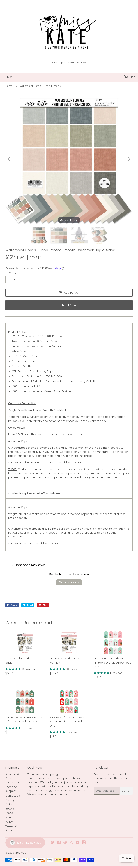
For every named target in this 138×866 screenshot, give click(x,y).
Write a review (69, 582)
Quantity (10, 272)
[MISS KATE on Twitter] (52, 843)
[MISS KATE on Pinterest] (65, 843)
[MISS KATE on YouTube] (77, 843)
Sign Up (126, 790)
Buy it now (69, 305)
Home (9, 86)
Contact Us (12, 795)
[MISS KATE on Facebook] (59, 843)
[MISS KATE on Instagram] (71, 843)
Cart (132, 77)
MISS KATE (20, 853)
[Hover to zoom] (69, 160)
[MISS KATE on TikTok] (84, 843)
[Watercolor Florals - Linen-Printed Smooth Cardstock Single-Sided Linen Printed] (39, 235)
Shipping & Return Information (12, 778)
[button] (13, 669)
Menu (10, 77)
